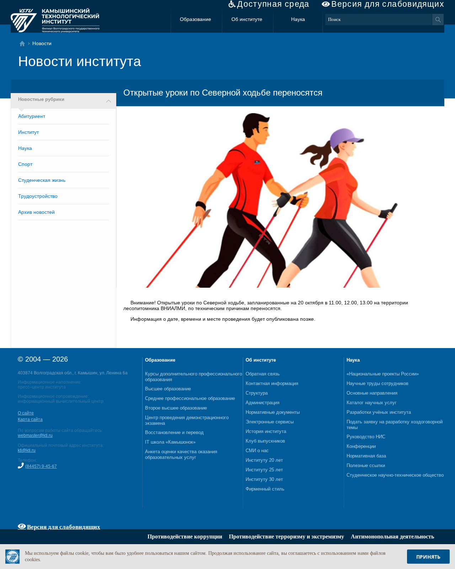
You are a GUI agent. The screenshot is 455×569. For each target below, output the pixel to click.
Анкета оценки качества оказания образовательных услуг (181, 454)
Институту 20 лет (264, 460)
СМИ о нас (257, 450)
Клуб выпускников (265, 441)
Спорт (25, 164)
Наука (298, 19)
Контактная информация (272, 383)
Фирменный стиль (265, 489)
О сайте (26, 413)
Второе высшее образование (176, 408)
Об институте (246, 19)
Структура (257, 393)
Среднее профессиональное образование (190, 398)
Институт (28, 132)
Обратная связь (263, 373)
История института (266, 431)
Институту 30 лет (264, 479)
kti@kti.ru (27, 450)
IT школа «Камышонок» (170, 442)
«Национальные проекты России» (383, 373)
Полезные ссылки (366, 465)
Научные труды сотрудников (377, 383)
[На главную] (24, 43)
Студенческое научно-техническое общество (395, 475)
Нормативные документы (273, 412)
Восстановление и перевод (174, 432)
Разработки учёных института (379, 412)
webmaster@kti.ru (35, 435)
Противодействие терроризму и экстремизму (286, 536)
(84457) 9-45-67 (41, 466)
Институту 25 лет (264, 469)
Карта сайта (30, 419)
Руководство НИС (366, 436)
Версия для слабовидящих (387, 4)
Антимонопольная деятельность (392, 536)
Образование (195, 19)
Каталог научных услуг (372, 402)
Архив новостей (36, 212)
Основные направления (372, 393)
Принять (428, 556)
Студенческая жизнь (41, 180)
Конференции (361, 446)
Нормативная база (366, 456)
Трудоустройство (38, 196)
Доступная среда (273, 4)
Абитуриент (31, 116)
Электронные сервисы (270, 421)
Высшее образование (168, 388)
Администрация (262, 402)
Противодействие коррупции (185, 536)
